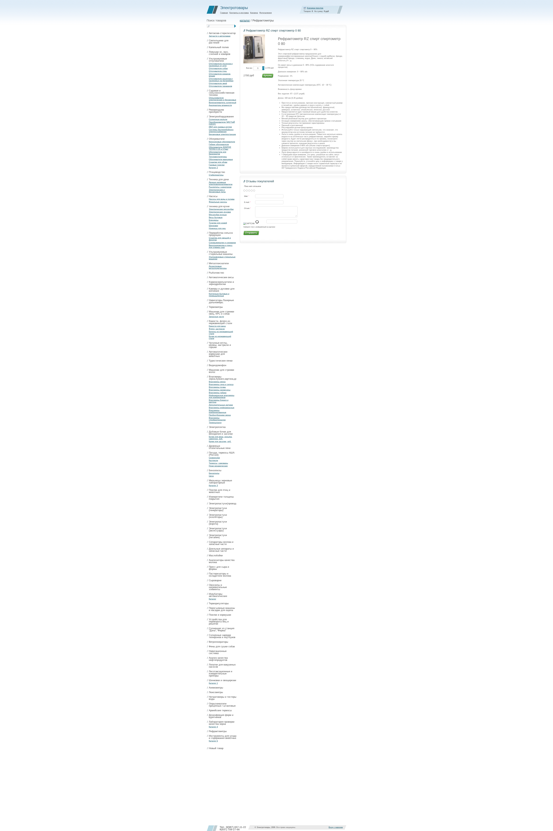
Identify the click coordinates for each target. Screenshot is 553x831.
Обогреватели (217, 138)
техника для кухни (219, 206)
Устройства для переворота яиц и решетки (219, 621)
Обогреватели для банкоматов (217, 153)
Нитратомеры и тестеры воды (222, 698)
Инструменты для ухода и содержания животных (222, 737)
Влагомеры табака (217, 392)
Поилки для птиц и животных (219, 491)
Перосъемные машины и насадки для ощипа (222, 609)
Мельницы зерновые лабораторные (220, 481)
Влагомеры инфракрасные (221, 407)
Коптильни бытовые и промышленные (219, 295)
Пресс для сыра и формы (219, 568)
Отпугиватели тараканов (220, 86)
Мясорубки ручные (218, 215)
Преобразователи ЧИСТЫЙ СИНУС (222, 123)
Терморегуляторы (219, 603)
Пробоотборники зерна (220, 415)
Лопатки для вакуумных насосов (222, 665)
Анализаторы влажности (220, 105)
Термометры (216, 307)
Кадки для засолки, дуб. (220, 441)
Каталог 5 (213, 741)
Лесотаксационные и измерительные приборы (220, 673)
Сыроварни (215, 580)
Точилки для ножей (218, 223)
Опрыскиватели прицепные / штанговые (222, 704)
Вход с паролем (336, 827)
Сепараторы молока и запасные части (221, 543)
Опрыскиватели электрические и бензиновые (222, 99)
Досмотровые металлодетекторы (218, 267)
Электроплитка (217, 427)
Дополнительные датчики (221, 405)
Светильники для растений (218, 41)
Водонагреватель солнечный (222, 102)
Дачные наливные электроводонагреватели (220, 183)
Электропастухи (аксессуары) (218, 529)
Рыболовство (216, 272)
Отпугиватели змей (218, 83)
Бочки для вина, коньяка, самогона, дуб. (220, 438)
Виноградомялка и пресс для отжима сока (220, 246)
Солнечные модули (218, 119)
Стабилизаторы (216, 175)
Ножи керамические (218, 466)
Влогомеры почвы (217, 387)
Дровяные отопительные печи (220, 447)
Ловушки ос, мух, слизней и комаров (219, 53)
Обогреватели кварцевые (221, 159)
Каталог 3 (213, 485)
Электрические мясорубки (221, 209)
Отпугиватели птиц (218, 71)
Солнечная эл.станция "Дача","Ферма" (221, 629)
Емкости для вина (217, 326)
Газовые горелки (217, 165)
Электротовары (234, 8)
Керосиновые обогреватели (222, 142)
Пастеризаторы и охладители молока (220, 574)
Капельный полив (219, 47)
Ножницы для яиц (217, 228)
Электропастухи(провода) (223, 503)
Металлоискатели (219, 263)
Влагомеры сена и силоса (221, 384)
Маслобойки (216, 555)
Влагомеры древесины (219, 390)
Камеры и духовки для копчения (221, 289)
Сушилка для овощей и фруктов (220, 239)
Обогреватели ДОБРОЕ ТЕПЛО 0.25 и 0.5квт (220, 148)
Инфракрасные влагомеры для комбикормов (221, 396)
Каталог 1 (213, 683)
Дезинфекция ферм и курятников (221, 716)
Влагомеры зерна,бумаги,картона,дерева (225, 377)
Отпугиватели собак (218, 68)
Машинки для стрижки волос (221, 371)
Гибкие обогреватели (219, 144)
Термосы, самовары (218, 463)
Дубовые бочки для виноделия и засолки (221, 432)
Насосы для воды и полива (221, 199)
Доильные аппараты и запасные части (221, 549)
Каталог (212, 599)
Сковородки (214, 458)
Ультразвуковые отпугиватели (218, 59)
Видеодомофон (217, 365)
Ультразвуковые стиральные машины (221, 253)
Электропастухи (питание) (218, 536)
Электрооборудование (221, 116)
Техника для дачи (219, 179)
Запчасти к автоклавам (219, 36)
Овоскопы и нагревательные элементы (218, 587)
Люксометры (216, 692)
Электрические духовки (220, 212)
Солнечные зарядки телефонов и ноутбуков (222, 636)
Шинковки (213, 225)
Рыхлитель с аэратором (220, 187)
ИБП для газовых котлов (220, 127)
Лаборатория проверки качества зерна (221, 722)
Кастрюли (213, 460)
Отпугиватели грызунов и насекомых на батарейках (221, 79)
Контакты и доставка (239, 13)
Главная (224, 13)
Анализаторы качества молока (221, 561)
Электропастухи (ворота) (218, 522)
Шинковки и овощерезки (222, 680)
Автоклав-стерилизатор (222, 33)
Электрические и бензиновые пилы (217, 191)
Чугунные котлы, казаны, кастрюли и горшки (220, 345)
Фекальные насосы (218, 202)
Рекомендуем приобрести (216, 110)
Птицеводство (217, 172)
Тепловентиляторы (218, 156)
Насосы (213, 196)
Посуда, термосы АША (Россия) (221, 453)
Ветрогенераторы (218, 642)
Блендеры (213, 220)
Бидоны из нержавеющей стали (221, 332)
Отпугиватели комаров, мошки (220, 75)
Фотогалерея (265, 13)
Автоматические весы (221, 277)
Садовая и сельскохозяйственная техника (221, 92)
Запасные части (216, 316)
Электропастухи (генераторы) (218, 509)
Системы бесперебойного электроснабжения (221, 130)
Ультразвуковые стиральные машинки (222, 258)
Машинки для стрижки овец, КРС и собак (221, 312)
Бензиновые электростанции (222, 134)
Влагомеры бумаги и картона (218, 401)
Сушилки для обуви (218, 162)
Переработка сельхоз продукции (221, 234)
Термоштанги (215, 422)
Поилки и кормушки (220, 614)
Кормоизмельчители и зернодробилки (221, 283)
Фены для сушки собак (222, 646)
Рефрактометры (218, 731)
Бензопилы (215, 470)
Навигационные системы (218, 652)
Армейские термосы (220, 710)
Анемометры (216, 687)
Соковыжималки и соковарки (222, 242)
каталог (245, 20)
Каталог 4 (213, 727)
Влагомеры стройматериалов (217, 419)
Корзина (254, 13)
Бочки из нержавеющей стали (220, 337)
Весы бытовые (215, 217)
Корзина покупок (315, 8)
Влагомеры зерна (217, 382)
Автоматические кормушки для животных (218, 353)
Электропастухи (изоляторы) (218, 516)
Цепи (211, 476)
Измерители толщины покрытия (221, 497)
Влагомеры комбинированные (217, 411)
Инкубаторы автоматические (218, 595)
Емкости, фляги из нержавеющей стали (220, 322)
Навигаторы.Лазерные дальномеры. (221, 301)
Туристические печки (221, 360)
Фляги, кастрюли (217, 329)
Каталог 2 (213, 167)
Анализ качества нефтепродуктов (218, 659)
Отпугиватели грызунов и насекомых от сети (221, 64)
